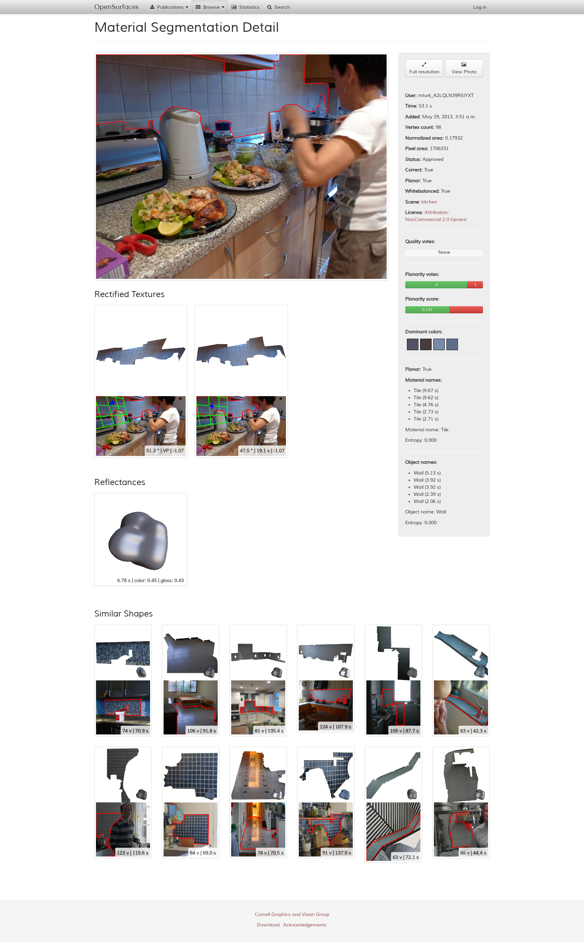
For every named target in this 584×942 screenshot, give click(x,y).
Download (268, 925)
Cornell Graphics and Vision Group (292, 914)
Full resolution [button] (424, 72)
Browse (211, 7)
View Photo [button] (464, 72)
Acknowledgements (304, 925)
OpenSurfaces (116, 7)
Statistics (249, 7)
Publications (170, 7)
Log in (479, 7)
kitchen (429, 202)
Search (281, 7)
